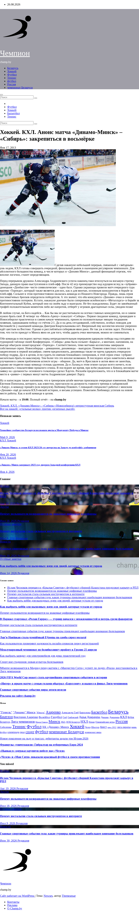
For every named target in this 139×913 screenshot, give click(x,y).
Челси (87, 727)
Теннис (11, 77)
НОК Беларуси (73, 722)
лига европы (124, 727)
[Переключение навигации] (1, 94)
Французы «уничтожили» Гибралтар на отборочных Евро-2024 (41, 744)
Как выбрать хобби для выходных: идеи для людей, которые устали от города (51, 565)
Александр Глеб (70, 712)
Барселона (84, 712)
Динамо (105, 717)
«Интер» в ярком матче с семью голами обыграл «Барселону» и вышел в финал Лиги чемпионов (64, 683)
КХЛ (3, 440)
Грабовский (73, 717)
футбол (11, 81)
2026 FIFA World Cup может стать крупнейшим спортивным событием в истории (53, 677)
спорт (30, 732)
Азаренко (53, 712)
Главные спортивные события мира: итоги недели (33, 689)
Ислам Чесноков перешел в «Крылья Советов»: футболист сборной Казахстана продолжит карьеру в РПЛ (72, 587)
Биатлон (6, 717)
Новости (5, 541)
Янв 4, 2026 (7, 471)
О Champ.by (14, 908)
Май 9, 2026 (7, 437)
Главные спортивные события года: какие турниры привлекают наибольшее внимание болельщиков (66, 548)
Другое (4, 506)
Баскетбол (13, 113)
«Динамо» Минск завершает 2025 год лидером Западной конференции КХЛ (40, 464)
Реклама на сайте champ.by (18, 695)
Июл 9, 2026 (8, 538)
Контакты (13, 901)
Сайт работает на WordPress (17, 895)
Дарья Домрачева (89, 717)
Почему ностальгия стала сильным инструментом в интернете (41, 531)
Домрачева (114, 717)
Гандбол (56, 717)
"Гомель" (6, 712)
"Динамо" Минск (24, 712)
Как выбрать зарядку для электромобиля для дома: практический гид (42, 655)
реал (22, 732)
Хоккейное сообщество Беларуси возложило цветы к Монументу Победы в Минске (44, 430)
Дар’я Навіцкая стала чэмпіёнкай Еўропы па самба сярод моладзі (43, 637)
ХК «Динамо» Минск (55, 727)
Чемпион (15, 53)
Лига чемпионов (23, 721)
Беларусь (12, 68)
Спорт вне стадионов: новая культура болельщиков (31, 661)
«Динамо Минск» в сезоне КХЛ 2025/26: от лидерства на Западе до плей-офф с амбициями (48, 447)
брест (103, 727)
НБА (63, 722)
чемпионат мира (93, 732)
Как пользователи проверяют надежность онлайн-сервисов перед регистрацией (49, 643)
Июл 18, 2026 (8, 520)
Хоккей (11, 71)
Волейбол (44, 717)
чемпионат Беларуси (20, 87)
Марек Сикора (41, 722)
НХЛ (84, 721)
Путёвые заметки (10, 524)
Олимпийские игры (105, 722)
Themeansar (69, 895)
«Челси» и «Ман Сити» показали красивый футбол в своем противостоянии (50, 756)
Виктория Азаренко (26, 717)
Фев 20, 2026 (8, 454)
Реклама (12, 905)
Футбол (12, 74)
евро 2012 (112, 727)
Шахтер (95, 727)
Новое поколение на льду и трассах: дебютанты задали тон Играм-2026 (44, 738)
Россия (11, 84)
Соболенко (6, 727)
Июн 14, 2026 (9, 573)
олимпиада (13, 732)
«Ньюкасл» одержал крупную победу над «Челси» (32, 750)
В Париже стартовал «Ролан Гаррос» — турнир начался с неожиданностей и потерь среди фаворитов (66, 619)
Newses (48, 895)
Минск (54, 721)
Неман (92, 722)
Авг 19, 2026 (8, 503)
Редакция (22, 503)
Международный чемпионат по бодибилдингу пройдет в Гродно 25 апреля (48, 649)
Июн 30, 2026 (9, 555)
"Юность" (40, 712)
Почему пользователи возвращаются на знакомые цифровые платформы (48, 513)
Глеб (65, 717)
